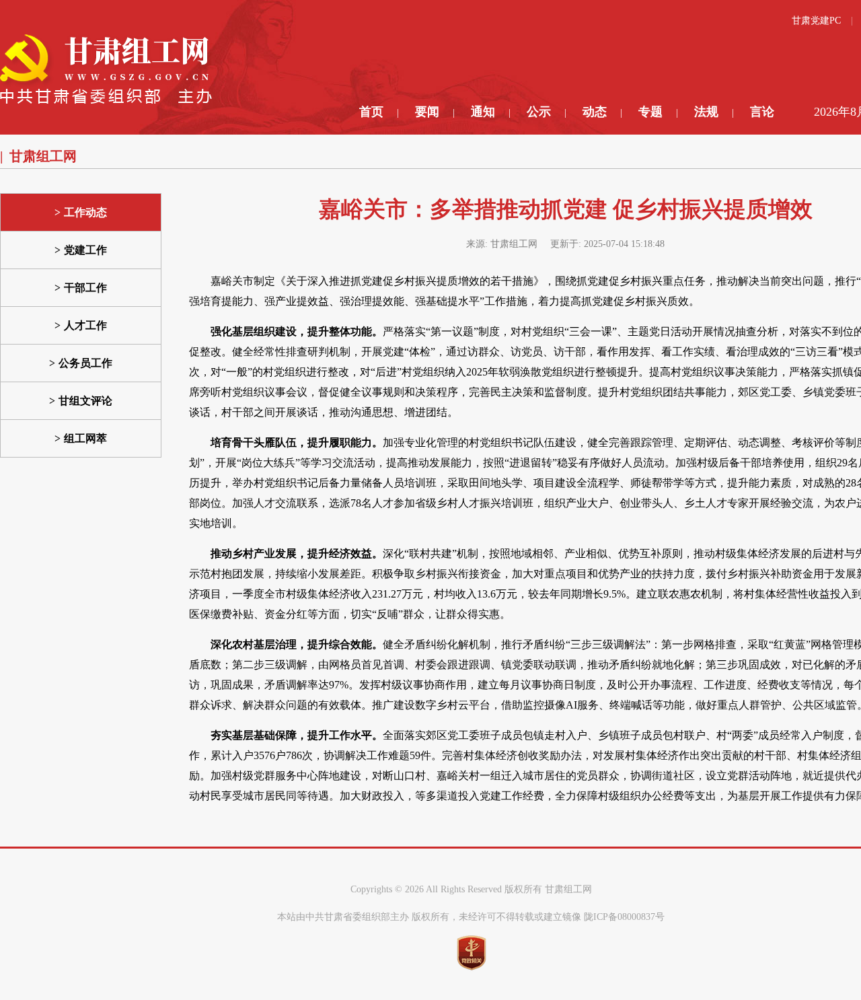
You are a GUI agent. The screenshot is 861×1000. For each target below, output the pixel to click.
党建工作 (85, 250)
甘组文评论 (85, 400)
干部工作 (85, 287)
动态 (595, 111)
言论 (762, 111)
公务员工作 (85, 363)
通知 (483, 111)
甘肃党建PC (816, 20)
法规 (706, 111)
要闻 (427, 111)
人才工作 (85, 325)
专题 (650, 111)
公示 (539, 111)
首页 (371, 111)
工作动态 (85, 212)
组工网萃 (85, 438)
